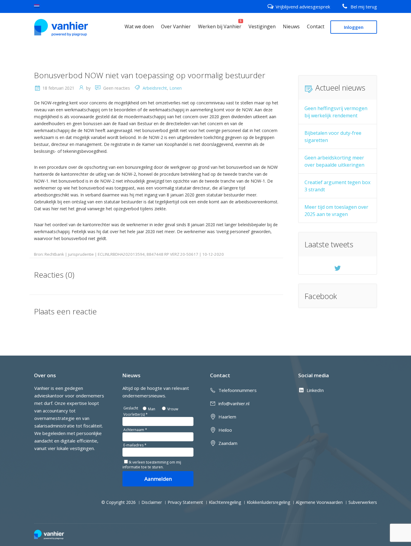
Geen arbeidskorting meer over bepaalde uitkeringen (334, 161)
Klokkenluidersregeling (268, 502)
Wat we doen (139, 26)
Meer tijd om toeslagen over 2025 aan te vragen (336, 210)
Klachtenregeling (225, 502)
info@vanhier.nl (233, 403)
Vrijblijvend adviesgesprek (303, 7)
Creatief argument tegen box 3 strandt (337, 186)
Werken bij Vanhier (219, 26)
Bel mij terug (364, 7)
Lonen (175, 88)
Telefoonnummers (237, 390)
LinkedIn (315, 390)
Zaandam (227, 443)
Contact (315, 26)
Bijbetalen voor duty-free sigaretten (332, 136)
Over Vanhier (176, 26)
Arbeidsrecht (155, 88)
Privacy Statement (185, 502)
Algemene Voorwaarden (319, 502)
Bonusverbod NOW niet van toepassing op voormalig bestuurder (149, 75)
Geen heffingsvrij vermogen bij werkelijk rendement (335, 112)
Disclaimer (151, 502)
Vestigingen (262, 26)
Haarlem (227, 417)
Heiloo (225, 430)
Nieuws (291, 26)
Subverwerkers (362, 502)
